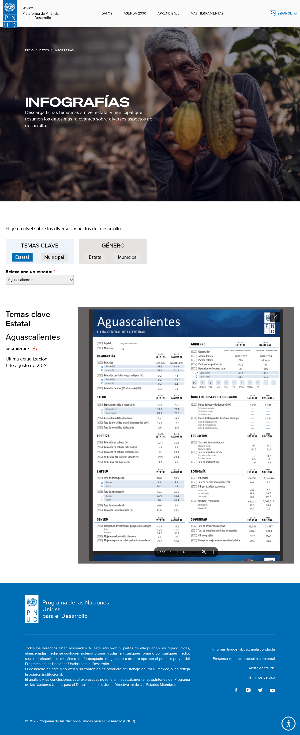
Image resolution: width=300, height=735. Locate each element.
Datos (106, 13)
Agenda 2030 (135, 13)
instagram (248, 690)
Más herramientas (207, 13)
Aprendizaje (169, 13)
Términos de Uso (261, 677)
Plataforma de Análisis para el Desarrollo (40, 15)
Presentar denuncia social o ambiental (244, 658)
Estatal (22, 257)
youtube (272, 690)
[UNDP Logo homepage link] (10, 13)
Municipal (54, 257)
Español (285, 13)
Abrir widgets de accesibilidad (288, 724)
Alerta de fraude (261, 668)
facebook (236, 690)
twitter (260, 690)
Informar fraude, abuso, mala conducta (243, 649)
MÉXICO (27, 8)
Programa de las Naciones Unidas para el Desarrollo (75, 609)
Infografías (77, 102)
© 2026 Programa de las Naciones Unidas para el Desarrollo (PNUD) (80, 721)
